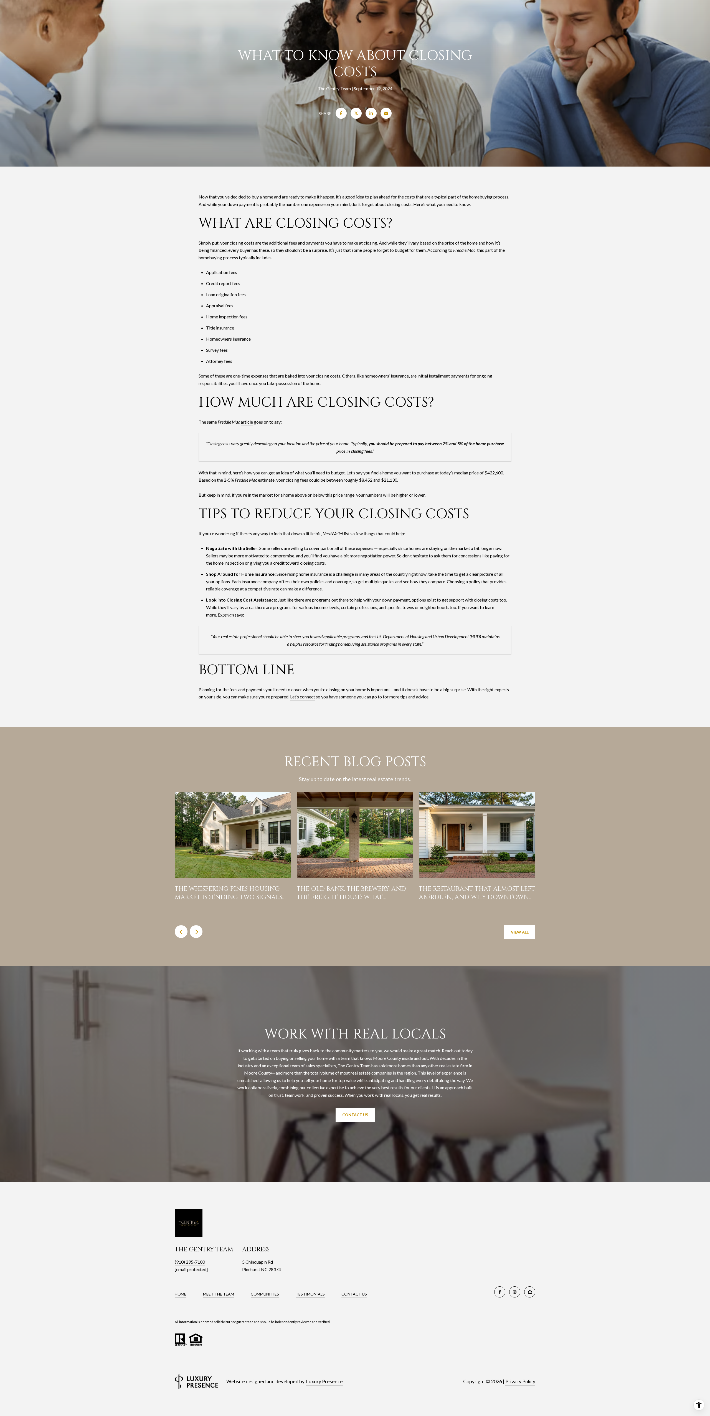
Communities (265, 1294)
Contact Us (355, 1114)
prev (181, 931)
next (196, 931)
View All (520, 932)
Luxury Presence (324, 1381)
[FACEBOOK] (499, 1291)
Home (180, 1294)
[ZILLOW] (529, 1291)
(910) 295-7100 (190, 1261)
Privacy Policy (520, 1381)
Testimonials (310, 1294)
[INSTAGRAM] (514, 1291)
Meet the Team (218, 1294)
